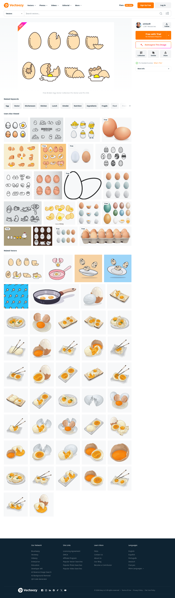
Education (35, 565)
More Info (141, 69)
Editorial (65, 5)
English (131, 551)
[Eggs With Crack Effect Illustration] (48, 185)
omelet (65, 106)
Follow (167, 26)
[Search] (160, 13)
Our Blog (97, 561)
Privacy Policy (138, 590)
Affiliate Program (70, 558)
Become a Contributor (103, 565)
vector (17, 106)
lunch (54, 106)
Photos (42, 5)
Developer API (37, 568)
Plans (121, 5)
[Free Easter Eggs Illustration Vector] (113, 156)
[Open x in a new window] (61, 590)
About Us (98, 558)
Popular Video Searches (72, 568)
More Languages (135, 568)
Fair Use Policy (150, 590)
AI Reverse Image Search (41, 572)
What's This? (158, 63)
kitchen (44, 106)
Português (132, 558)
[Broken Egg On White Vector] (59, 213)
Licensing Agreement (71, 551)
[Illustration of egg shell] (94, 400)
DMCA (65, 554)
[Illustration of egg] (42, 322)
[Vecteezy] (14, 5)
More (77, 5)
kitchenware (30, 106)
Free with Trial (153, 35)
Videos (54, 5)
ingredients (91, 106)
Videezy (34, 558)
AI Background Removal (41, 575)
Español (131, 554)
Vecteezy (34, 554)
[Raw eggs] (116, 130)
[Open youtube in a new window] (65, 590)
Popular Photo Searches (72, 565)
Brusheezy (35, 551)
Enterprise (35, 561)
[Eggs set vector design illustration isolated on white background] (116, 213)
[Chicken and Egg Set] (17, 236)
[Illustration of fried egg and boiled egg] (119, 296)
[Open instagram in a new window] (46, 590)
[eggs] (105, 236)
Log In (163, 5)
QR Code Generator (39, 579)
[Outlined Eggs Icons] (18, 185)
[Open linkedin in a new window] (50, 590)
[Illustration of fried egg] (16, 322)
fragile (104, 106)
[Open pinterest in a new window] (54, 590)
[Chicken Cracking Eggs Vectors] (82, 130)
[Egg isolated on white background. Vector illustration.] (16, 130)
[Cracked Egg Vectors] (117, 185)
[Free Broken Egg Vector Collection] (23, 268)
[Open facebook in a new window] (42, 590)
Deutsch (131, 561)
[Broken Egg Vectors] (42, 236)
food (115, 106)
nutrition (78, 106)
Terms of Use (126, 590)
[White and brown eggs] (80, 156)
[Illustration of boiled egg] (93, 296)
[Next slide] (128, 106)
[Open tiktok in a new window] (58, 590)
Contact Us (98, 554)
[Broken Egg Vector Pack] (89, 213)
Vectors (30, 5)
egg (7, 106)
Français (131, 565)
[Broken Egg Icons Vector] (46, 130)
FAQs (96, 551)
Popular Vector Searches (73, 561)
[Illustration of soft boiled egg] (68, 374)
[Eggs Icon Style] (83, 185)
